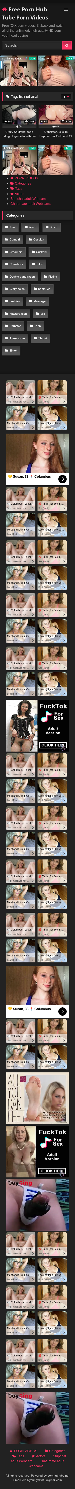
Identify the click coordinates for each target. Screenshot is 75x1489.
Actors (19, 194)
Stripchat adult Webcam (28, 199)
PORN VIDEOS (26, 178)
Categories (23, 183)
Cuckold (41, 252)
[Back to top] (62, 1477)
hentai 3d (44, 288)
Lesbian (15, 301)
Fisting (52, 276)
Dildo (39, 264)
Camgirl (15, 239)
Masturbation (18, 313)
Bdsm (53, 227)
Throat (42, 338)
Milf (42, 313)
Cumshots (16, 264)
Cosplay (38, 239)
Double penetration (22, 276)
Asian (32, 227)
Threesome (17, 338)
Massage (40, 301)
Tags (18, 188)
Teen (37, 326)
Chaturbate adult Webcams (30, 203)
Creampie (16, 252)
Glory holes (17, 288)
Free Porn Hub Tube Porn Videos (25, 13)
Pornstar (15, 326)
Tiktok (13, 350)
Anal (12, 227)
